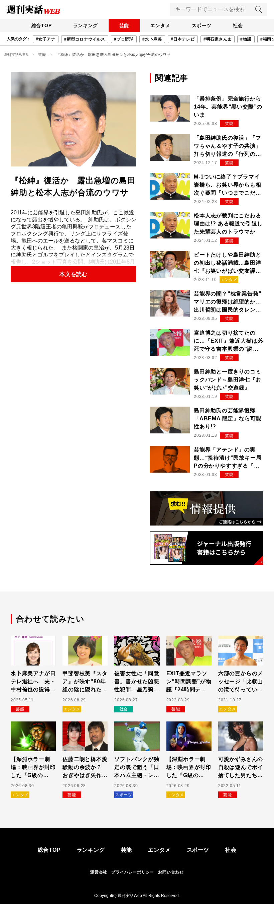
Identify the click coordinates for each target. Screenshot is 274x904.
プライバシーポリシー (132, 872)
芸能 (124, 25)
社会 (238, 25)
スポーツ (202, 25)
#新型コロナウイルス (84, 39)
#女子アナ (45, 39)
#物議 (245, 39)
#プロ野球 (124, 39)
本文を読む (73, 274)
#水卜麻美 (152, 39)
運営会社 (98, 872)
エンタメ (160, 25)
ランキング (85, 25)
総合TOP (41, 25)
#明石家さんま (217, 39)
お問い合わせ (171, 872)
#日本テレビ (183, 39)
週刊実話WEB (15, 55)
